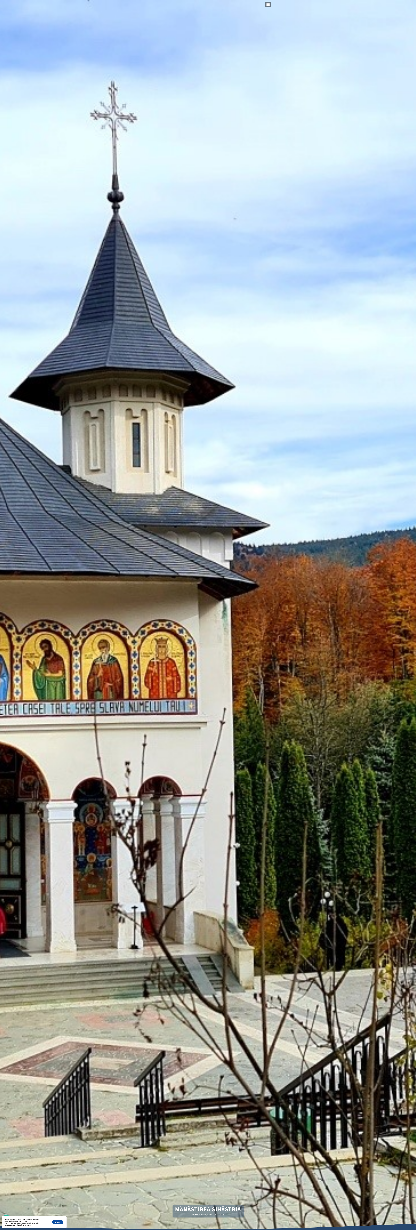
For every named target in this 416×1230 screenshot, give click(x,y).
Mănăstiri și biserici (198, 1214)
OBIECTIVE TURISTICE (216, 1214)
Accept (57, 1222)
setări (28, 1225)
